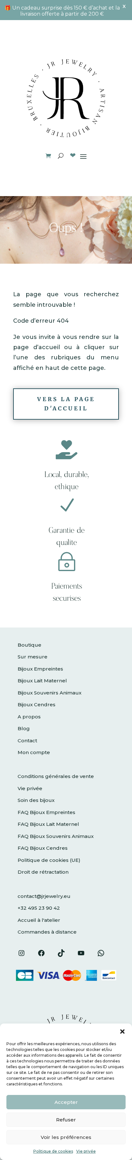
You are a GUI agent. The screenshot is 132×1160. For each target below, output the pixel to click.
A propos (29, 717)
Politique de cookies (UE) (49, 860)
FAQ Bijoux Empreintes (46, 812)
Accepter (66, 1102)
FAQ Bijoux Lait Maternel (48, 824)
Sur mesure (32, 657)
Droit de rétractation (43, 872)
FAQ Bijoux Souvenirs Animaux (56, 836)
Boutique (29, 645)
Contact (27, 741)
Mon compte (34, 752)
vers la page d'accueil (66, 404)
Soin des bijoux (36, 800)
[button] (122, 1031)
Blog (24, 728)
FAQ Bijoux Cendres (43, 848)
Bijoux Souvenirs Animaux (49, 693)
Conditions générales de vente (56, 776)
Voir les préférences (66, 1137)
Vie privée (86, 1151)
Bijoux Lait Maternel (42, 681)
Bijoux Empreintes (40, 669)
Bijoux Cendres (36, 704)
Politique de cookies (53, 1151)
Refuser (66, 1120)
